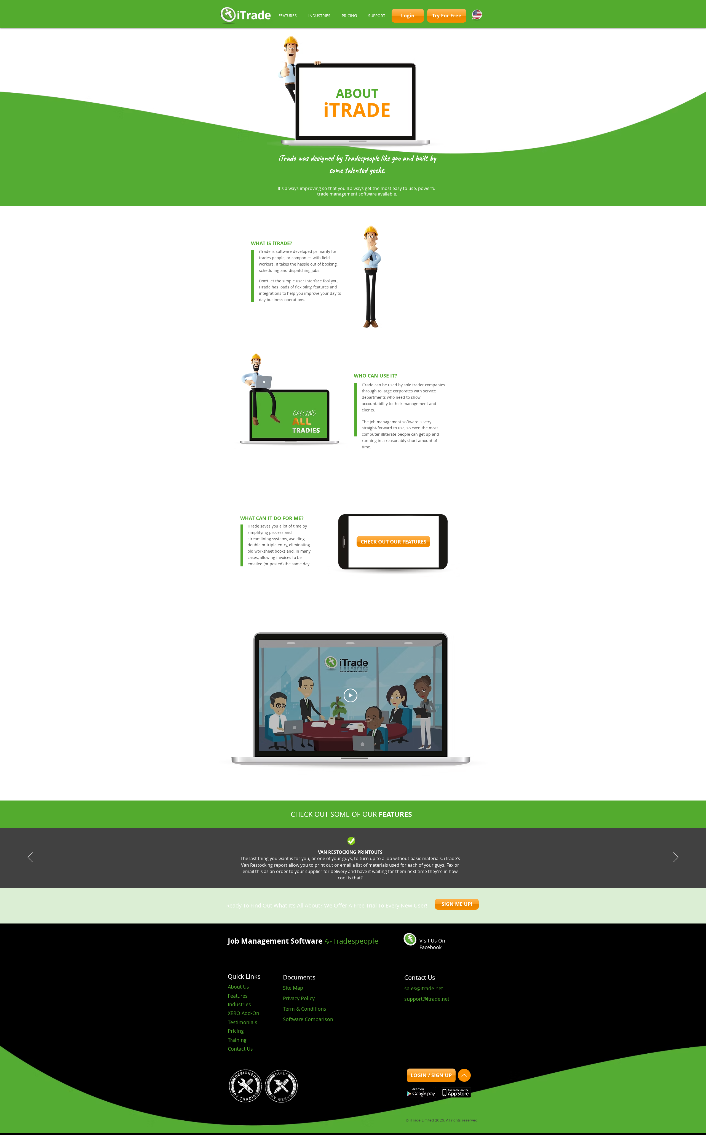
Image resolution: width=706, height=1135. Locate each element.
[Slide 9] (353, 874)
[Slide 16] (388, 874)
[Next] (675, 857)
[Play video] (350, 695)
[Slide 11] (363, 874)
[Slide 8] (348, 874)
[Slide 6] (338, 874)
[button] (288, 15)
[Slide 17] (393, 874)
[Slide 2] (318, 874)
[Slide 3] (323, 874)
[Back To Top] (464, 1075)
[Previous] (30, 857)
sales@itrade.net (423, 988)
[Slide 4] (328, 874)
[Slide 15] (383, 874)
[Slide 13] (373, 874)
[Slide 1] (313, 874)
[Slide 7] (343, 874)
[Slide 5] (333, 874)
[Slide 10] (358, 874)
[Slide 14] (378, 874)
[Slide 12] (368, 874)
